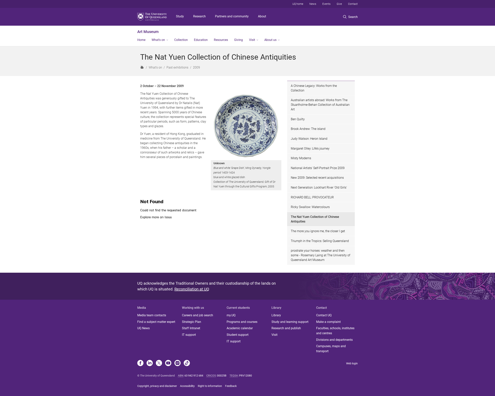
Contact (353, 3)
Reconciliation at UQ (191, 289)
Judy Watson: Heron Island (309, 138)
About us (270, 40)
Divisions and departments (334, 340)
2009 (196, 67)
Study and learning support (289, 322)
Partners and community (232, 16)
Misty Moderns (301, 158)
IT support (189, 335)
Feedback (231, 386)
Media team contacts (151, 315)
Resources (221, 40)
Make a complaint (328, 322)
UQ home (297, 3)
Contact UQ (324, 315)
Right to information (210, 386)
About (262, 16)
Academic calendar (240, 328)
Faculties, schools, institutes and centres (335, 330)
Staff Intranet (191, 328)
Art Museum (148, 31)
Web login (352, 363)
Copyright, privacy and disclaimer (157, 386)
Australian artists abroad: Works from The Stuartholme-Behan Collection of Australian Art (320, 104)
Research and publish (286, 328)
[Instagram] (177, 363)
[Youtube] (168, 363)
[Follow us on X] (159, 363)
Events (326, 3)
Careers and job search (197, 315)
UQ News (143, 328)
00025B (221, 375)
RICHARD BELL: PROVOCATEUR (312, 197)
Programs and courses (242, 322)
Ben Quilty (298, 119)
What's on (158, 40)
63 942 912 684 (193, 375)
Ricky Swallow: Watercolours (310, 207)
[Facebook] (140, 363)
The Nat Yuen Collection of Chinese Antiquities (315, 219)
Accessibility (187, 386)
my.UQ (231, 315)
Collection (181, 40)
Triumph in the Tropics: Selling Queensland (320, 241)
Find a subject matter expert (156, 322)
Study (180, 16)
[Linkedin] (150, 363)
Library (276, 315)
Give (339, 3)
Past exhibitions (177, 67)
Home (141, 40)
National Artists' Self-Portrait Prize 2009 (318, 168)
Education (201, 40)
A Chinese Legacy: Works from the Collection (314, 88)
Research (199, 16)
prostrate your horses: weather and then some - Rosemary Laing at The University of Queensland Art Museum (320, 255)
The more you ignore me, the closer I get (318, 231)
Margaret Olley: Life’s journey (310, 148)
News (312, 3)
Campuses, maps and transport (331, 348)
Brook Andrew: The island (308, 129)
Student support (237, 335)
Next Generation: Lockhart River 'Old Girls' (319, 187)
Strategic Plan (191, 322)
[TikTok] (187, 363)
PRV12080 (245, 375)
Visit (252, 40)
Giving (238, 40)
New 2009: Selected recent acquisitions (317, 177)
